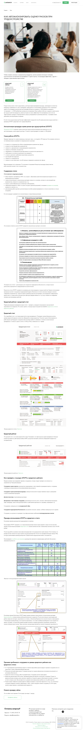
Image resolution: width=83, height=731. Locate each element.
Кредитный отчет (24, 526)
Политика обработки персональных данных (41, 723)
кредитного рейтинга (9, 308)
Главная (5, 10)
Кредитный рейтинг (8, 617)
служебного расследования (18, 539)
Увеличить (19, 429)
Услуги (15, 2)
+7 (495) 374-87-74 (56, 2)
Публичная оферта (41, 725)
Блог (27, 2)
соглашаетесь (60, 723)
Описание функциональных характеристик (41, 728)
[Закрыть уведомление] (80, 717)
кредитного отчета (52, 306)
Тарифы (22, 2)
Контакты (33, 2)
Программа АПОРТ (8, 129)
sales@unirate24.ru (14, 715)
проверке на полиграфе (52, 185)
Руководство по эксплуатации (41, 726)
